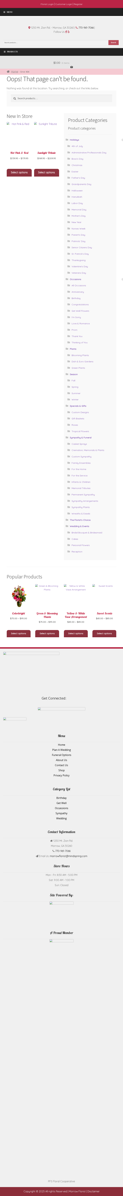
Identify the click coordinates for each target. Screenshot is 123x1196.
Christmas (77, 165)
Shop (61, 770)
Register (78, 4)
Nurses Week (78, 228)
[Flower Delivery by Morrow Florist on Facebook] (108, 697)
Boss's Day (77, 158)
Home (14, 71)
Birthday (76, 298)
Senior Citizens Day (82, 247)
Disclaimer (93, 1191)
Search (113, 42)
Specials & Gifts (78, 405)
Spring (75, 386)
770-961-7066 (86, 27)
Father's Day (78, 177)
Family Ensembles (81, 462)
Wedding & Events (79, 526)
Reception (77, 551)
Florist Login (47, 4)
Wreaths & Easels (81, 513)
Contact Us (61, 765)
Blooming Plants (80, 355)
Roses (75, 424)
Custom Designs (80, 412)
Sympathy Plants (81, 507)
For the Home (79, 469)
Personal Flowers (81, 545)
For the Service (79, 475)
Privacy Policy (61, 775)
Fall (73, 380)
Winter (75, 399)
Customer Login (63, 4)
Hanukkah (77, 196)
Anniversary (78, 291)
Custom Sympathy (81, 456)
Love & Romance (81, 323)
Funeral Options (61, 755)
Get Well (61, 803)
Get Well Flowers (80, 310)
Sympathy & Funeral (80, 437)
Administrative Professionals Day (89, 152)
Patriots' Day (78, 241)
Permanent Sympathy (83, 494)
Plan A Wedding (61, 750)
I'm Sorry (76, 317)
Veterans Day (79, 272)
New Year (76, 222)
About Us (61, 760)
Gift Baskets (78, 418)
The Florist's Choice (80, 520)
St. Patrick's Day (80, 253)
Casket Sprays (79, 443)
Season (74, 374)
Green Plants (78, 367)
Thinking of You (80, 342)
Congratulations (80, 304)
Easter (75, 171)
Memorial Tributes (81, 488)
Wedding (61, 818)
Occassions (61, 808)
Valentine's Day (80, 266)
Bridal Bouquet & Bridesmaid (87, 532)
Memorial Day (79, 209)
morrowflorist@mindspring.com (68, 856)
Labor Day (77, 203)
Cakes (75, 539)
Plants (73, 348)
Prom (74, 329)
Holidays (74, 139)
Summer (76, 393)
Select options (19, 172)
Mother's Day (79, 215)
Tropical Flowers (80, 431)
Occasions (75, 279)
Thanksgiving (79, 260)
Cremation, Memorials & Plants (88, 450)
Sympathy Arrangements (85, 501)
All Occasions (79, 285)
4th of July (77, 146)
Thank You (77, 336)
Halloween (77, 190)
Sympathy (61, 813)
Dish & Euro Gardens (82, 361)
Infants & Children (81, 482)
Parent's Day (78, 234)
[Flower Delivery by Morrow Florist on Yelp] (116, 697)
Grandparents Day (81, 184)
